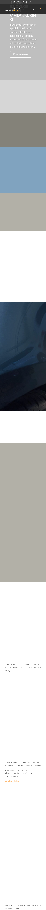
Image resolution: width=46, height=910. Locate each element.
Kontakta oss (20, 54)
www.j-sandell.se (12, 781)
